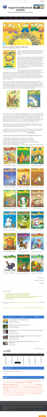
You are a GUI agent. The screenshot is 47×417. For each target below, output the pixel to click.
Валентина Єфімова (15, 48)
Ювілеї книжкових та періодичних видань (30, 302)
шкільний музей (30, 393)
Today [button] (9, 350)
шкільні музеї (35, 393)
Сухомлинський (14, 389)
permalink (6, 303)
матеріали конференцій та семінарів (37, 390)
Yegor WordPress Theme (8, 408)
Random (37, 317)
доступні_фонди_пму (13, 390)
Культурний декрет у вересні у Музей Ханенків (19, 319)
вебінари (39, 389)
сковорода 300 (16, 393)
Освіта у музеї (21, 387)
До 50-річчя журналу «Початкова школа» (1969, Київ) (17, 294)
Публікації (26, 18)
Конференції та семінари (24, 382)
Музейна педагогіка (34, 18)
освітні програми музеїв (37, 392)
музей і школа (26, 392)
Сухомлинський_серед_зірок (22, 389)
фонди (26, 393)
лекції (29, 390)
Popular (10, 317)
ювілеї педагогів (20, 395)
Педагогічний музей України (20, 9)
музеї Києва (31, 392)
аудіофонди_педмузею (32, 389)
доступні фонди (20, 390)
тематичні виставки (22, 393)
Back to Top (5, 409)
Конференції (13, 382)
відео (7, 390)
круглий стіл (25, 390)
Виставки (11, 18)
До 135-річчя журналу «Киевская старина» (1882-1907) (18, 293)
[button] (5, 351)
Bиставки (27, 380)
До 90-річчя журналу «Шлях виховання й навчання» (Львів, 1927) (20, 297)
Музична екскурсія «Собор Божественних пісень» (19, 325)
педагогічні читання (10, 393)
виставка (4, 390)
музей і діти (22, 392)
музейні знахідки (16, 392)
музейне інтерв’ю (10, 392)
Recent (23, 317)
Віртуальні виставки (17, 302)
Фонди (21, 18)
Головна (5, 18)
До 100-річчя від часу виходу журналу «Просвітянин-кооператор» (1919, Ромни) (24, 296)
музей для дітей (5, 392)
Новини (16, 18)
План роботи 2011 (10, 298)
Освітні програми (29, 387)
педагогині (4, 393)
